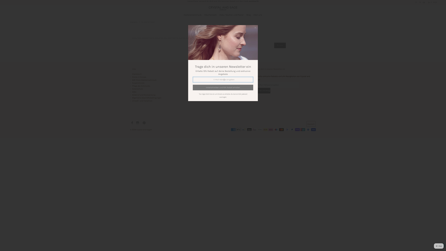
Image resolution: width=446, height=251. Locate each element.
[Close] (255, 27)
